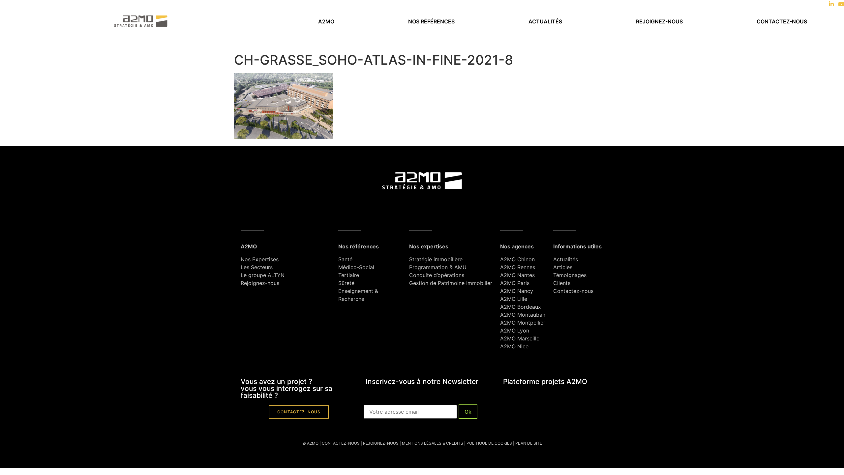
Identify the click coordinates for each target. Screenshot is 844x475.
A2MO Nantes (517, 275)
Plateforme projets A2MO (545, 381)
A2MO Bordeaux (520, 306)
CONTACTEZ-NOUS (341, 443)
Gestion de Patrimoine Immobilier (450, 283)
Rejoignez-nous (659, 21)
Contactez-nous (782, 21)
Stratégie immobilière (436, 259)
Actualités (545, 21)
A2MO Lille (513, 299)
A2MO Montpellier (522, 322)
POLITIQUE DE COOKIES (489, 443)
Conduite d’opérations (436, 275)
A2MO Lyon (514, 330)
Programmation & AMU (438, 267)
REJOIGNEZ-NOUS (380, 443)
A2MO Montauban (522, 314)
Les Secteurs (257, 267)
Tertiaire (348, 275)
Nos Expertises (260, 259)
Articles (562, 267)
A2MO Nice (514, 346)
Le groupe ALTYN (263, 275)
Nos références (431, 21)
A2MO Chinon (517, 259)
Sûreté (346, 283)
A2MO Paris (514, 283)
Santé (345, 259)
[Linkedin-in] (831, 4)
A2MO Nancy (516, 291)
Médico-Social (356, 267)
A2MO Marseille (519, 338)
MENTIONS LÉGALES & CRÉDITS (432, 443)
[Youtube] (841, 4)
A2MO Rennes (517, 267)
